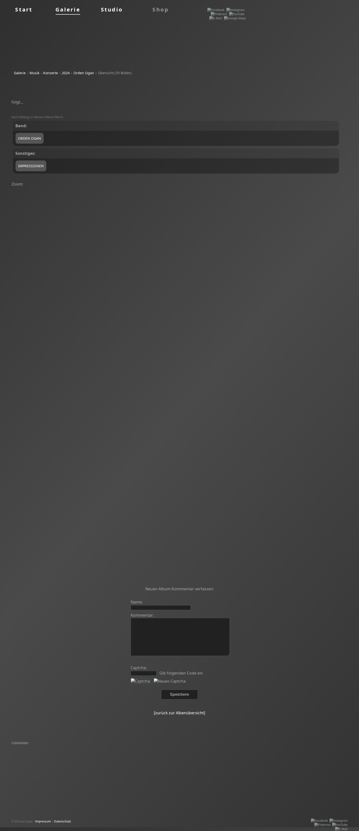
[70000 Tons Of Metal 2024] (61, 760)
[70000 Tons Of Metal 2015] (160, 747)
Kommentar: (142, 615)
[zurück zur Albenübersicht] (179, 713)
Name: (137, 602)
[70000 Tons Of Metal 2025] (258, 751)
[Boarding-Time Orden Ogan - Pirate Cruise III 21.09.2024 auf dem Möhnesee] (224, 212)
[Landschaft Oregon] (27, 760)
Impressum (43, 821)
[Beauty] (191, 756)
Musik (34, 73)
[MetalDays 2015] (248, 760)
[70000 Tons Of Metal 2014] (277, 747)
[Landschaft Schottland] (314, 747)
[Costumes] (132, 747)
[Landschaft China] (119, 764)
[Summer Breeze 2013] (80, 747)
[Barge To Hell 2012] (285, 756)
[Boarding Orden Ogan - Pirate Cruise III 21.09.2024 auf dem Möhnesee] (271, 212)
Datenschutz (62, 821)
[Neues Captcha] (170, 681)
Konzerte (50, 73)
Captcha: (139, 667)
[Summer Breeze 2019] (62, 751)
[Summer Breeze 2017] (28, 751)
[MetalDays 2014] (110, 747)
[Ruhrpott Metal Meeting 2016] (202, 747)
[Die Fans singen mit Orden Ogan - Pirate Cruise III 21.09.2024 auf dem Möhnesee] (129, 360)
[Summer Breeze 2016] (196, 751)
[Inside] (306, 756)
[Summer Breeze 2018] (241, 747)
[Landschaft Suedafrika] (96, 751)
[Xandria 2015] (259, 756)
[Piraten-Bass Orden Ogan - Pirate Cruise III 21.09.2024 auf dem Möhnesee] (176, 472)
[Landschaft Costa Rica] (302, 760)
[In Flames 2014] (262, 764)
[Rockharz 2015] (210, 756)
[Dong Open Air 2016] (47, 747)
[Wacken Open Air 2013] (329, 756)
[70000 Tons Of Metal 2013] (298, 751)
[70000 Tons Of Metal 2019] (164, 756)
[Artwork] (98, 764)
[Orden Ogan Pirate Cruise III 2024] (210, 760)
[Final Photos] (22, 747)
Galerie (20, 73)
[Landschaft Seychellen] (150, 764)
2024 (66, 73)
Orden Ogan (84, 73)
